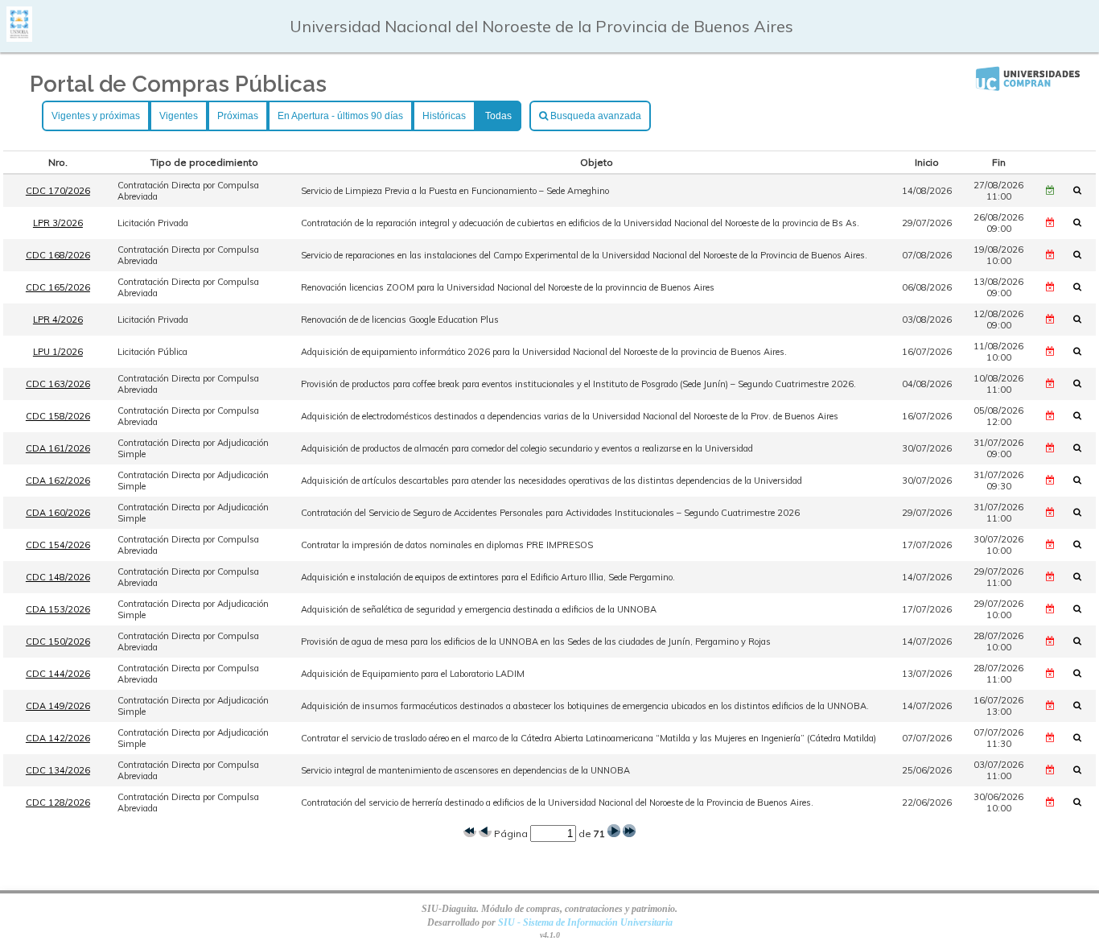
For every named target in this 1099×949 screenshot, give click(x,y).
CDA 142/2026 (58, 738)
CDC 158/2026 (58, 416)
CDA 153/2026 (58, 609)
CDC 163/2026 (58, 384)
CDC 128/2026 (58, 802)
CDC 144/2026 (58, 673)
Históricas (444, 116)
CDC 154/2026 (58, 545)
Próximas (237, 116)
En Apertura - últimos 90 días (340, 116)
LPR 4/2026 (58, 319)
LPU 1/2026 (58, 351)
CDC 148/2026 (58, 577)
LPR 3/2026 (58, 223)
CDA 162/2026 (58, 480)
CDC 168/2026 (58, 255)
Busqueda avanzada (594, 116)
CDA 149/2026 (58, 706)
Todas (498, 116)
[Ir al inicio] (19, 36)
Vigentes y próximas (95, 116)
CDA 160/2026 (58, 512)
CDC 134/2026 (58, 770)
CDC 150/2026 (58, 641)
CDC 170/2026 (58, 190)
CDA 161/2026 (58, 448)
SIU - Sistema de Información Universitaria (585, 922)
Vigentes (178, 116)
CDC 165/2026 (58, 287)
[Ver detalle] (1082, 190)
